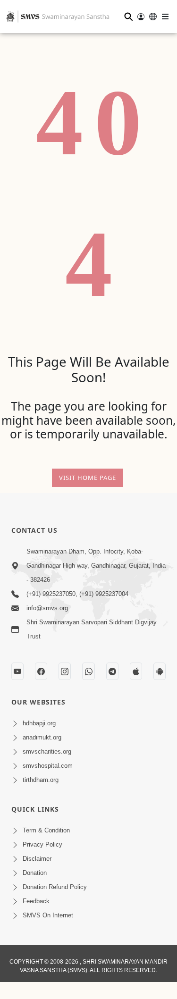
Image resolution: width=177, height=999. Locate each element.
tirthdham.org (41, 779)
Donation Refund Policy (55, 886)
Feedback (36, 901)
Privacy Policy (42, 844)
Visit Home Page (87, 477)
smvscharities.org (47, 751)
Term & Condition (46, 830)
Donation (35, 872)
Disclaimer (37, 858)
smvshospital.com (48, 765)
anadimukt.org (42, 737)
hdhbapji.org (39, 723)
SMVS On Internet (48, 915)
